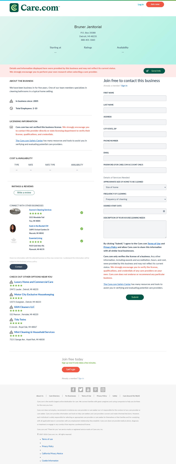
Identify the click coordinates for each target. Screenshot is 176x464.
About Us (39, 396)
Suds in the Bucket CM (38, 226)
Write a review (24, 192)
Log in (141, 4)
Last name (108, 105)
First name (109, 93)
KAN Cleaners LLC (24, 307)
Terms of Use (154, 244)
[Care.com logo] (36, 8)
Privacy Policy (110, 247)
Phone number (111, 141)
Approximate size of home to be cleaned (123, 182)
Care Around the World (131, 396)
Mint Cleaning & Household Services (34, 332)
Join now (155, 4)
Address (108, 117)
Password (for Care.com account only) (123, 165)
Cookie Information (50, 461)
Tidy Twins (20, 319)
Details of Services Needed (117, 177)
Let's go (71, 369)
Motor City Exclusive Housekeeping (34, 294)
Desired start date (113, 206)
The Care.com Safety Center (117, 284)
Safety (115, 396)
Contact (18, 267)
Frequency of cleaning (115, 194)
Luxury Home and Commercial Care (33, 282)
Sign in (124, 86)
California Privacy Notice (52, 454)
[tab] (135, 177)
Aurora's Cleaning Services (40, 210)
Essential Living (35, 238)
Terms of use (47, 439)
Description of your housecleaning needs (124, 218)
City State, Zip (110, 129)
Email (106, 153)
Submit (134, 297)
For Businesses (70, 396)
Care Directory (54, 396)
